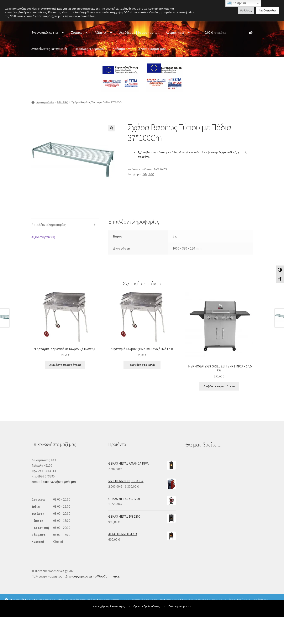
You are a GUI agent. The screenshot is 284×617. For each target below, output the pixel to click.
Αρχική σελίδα (45, 102)
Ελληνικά (239, 3)
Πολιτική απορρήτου (46, 576)
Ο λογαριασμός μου (152, 49)
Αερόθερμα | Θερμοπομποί (139, 32)
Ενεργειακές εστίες (44, 32)
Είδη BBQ (62, 102)
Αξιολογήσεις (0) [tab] (43, 237)
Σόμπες (76, 32)
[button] (111, 128)
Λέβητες (101, 32)
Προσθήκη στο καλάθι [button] (142, 365)
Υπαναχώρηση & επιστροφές (109, 606)
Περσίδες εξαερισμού (90, 49)
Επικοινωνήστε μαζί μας (58, 482)
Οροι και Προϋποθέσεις (146, 606)
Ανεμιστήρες (175, 32)
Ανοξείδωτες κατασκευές (49, 49)
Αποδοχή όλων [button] (267, 10)
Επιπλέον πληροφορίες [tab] (48, 225)
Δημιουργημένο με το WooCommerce (92, 576)
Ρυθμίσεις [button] (246, 10)
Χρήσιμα (119, 49)
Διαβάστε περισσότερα (65, 365)
